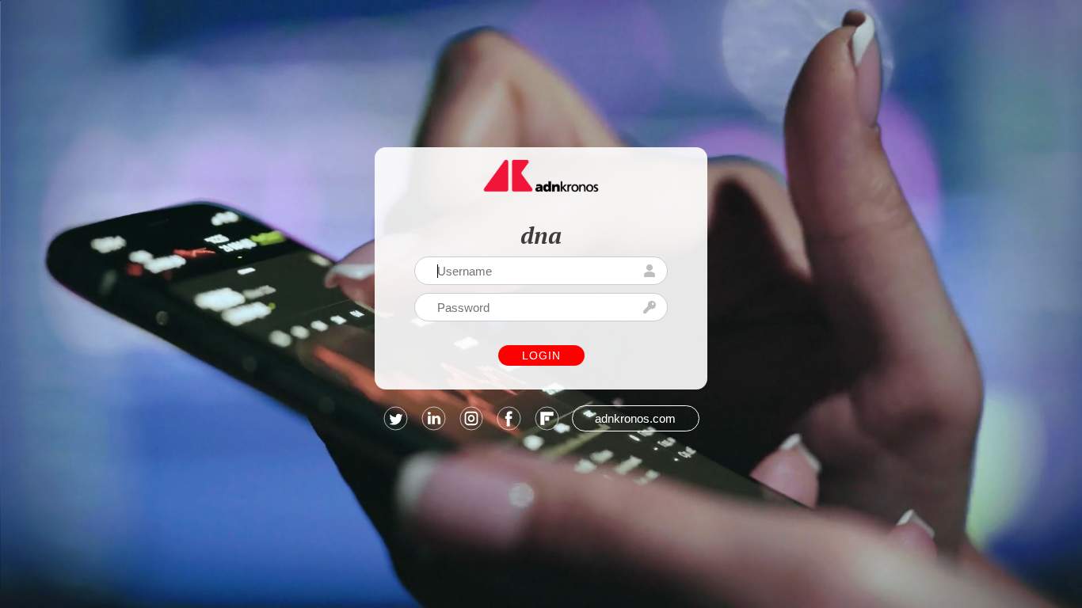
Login (541, 355)
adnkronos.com (635, 418)
